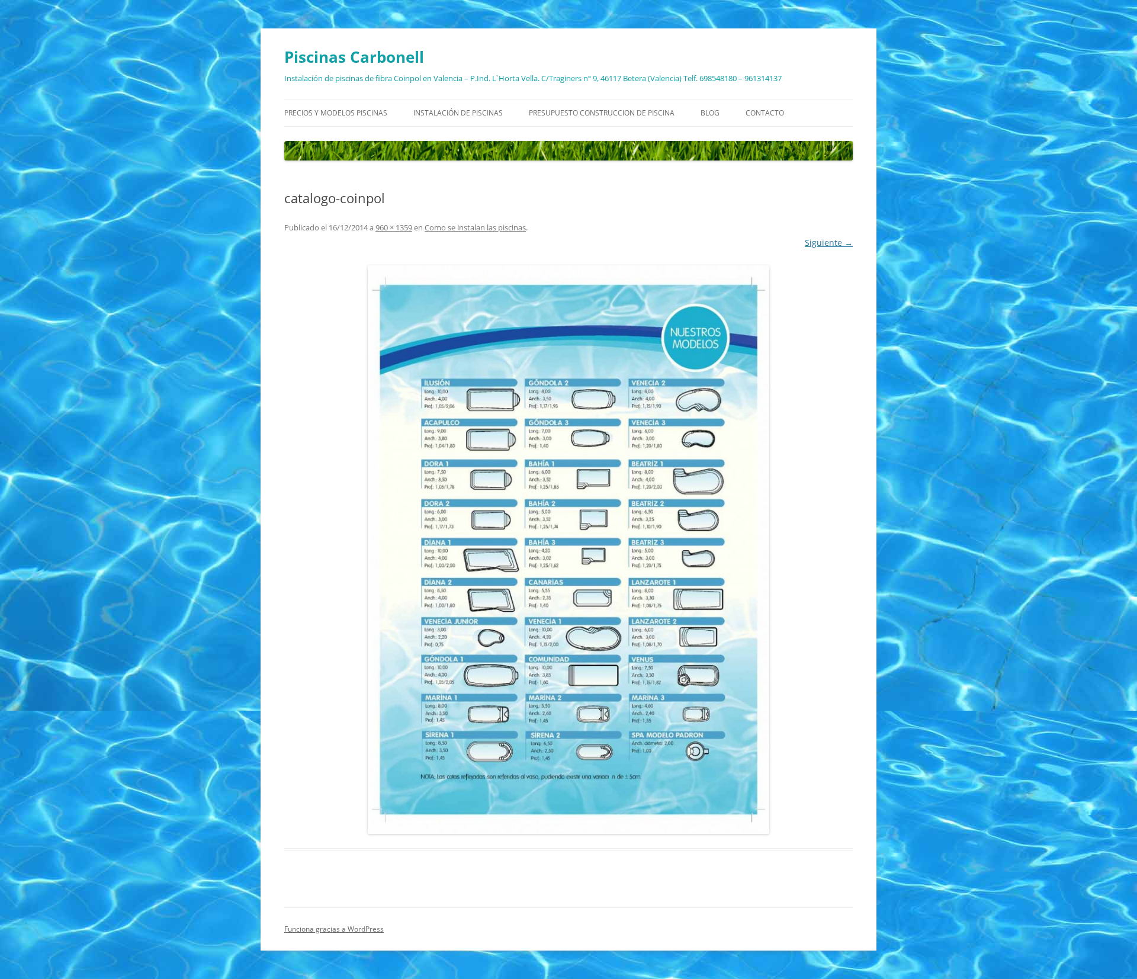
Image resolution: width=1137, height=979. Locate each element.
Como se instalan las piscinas (475, 227)
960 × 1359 (393, 227)
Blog (710, 113)
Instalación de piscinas (458, 113)
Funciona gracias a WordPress (334, 929)
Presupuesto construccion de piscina (602, 113)
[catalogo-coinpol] (568, 549)
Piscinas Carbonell (354, 57)
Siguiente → (829, 242)
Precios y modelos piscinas (335, 113)
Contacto (765, 113)
